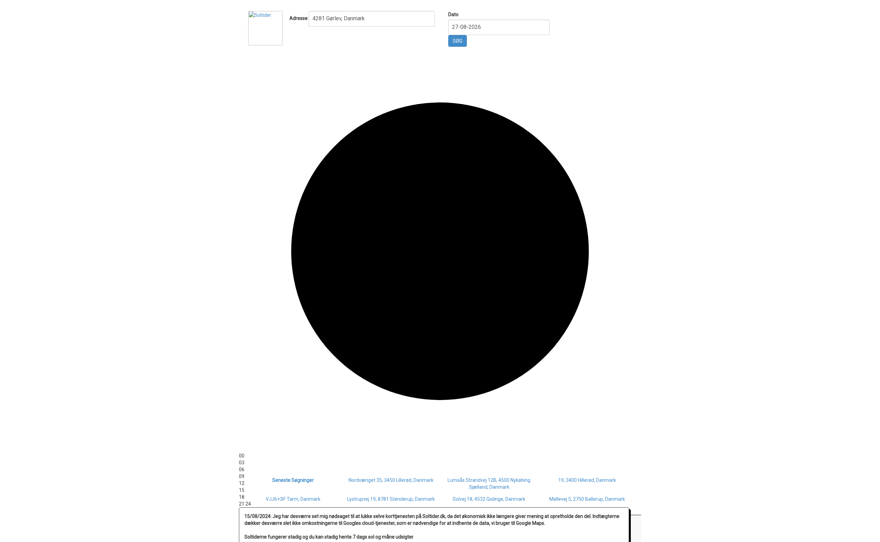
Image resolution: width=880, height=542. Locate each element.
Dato (453, 14)
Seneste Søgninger (293, 480)
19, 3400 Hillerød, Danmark (587, 480)
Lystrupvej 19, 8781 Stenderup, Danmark (391, 499)
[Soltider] (265, 27)
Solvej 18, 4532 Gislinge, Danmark (489, 499)
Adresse (298, 18)
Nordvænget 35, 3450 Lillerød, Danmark (391, 480)
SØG (457, 41)
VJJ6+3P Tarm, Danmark (293, 499)
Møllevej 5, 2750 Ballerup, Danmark (587, 499)
